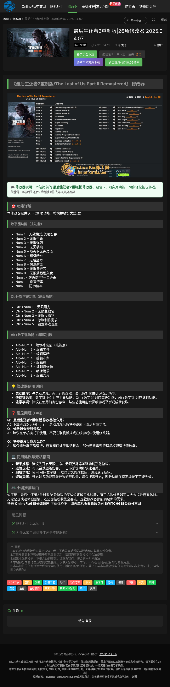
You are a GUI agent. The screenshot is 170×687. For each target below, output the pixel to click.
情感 (120, 582)
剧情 (37, 582)
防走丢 (130, 6)
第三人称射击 (67, 588)
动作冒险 (75, 582)
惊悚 (131, 582)
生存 (21, 588)
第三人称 (50, 588)
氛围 (151, 582)
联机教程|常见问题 (101, 5)
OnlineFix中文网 (34, 6)
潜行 (11, 588)
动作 (62, 582)
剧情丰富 (50, 582)
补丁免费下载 (85, 54)
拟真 (141, 582)
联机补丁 (56, 6)
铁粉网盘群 (147, 6)
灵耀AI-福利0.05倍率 (125, 62)
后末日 (99, 582)
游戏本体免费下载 (88, 62)
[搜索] (154, 19)
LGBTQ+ (14, 582)
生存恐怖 (35, 588)
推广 (160, 45)
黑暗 (92, 588)
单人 (87, 582)
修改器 (73, 6)
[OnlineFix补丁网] (9, 6)
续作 (82, 588)
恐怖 (110, 582)
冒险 (27, 582)
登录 (138, 54)
